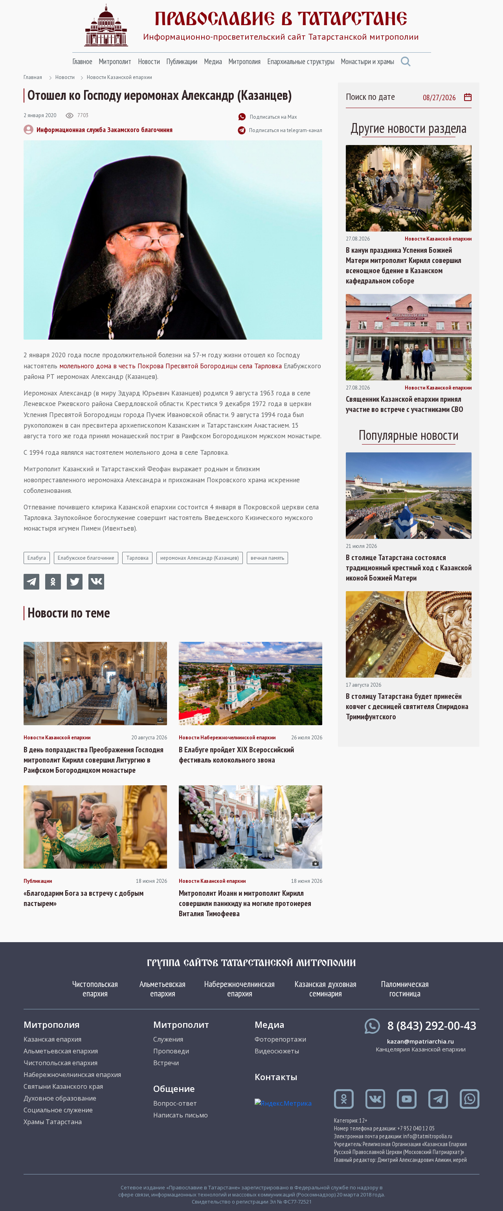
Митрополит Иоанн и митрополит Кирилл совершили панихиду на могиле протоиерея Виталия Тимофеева (245, 903)
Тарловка (137, 558)
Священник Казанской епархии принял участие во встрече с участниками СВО (404, 404)
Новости (149, 61)
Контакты (276, 1076)
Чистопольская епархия (95, 988)
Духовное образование (60, 1098)
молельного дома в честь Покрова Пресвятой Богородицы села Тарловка (170, 366)
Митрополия (244, 61)
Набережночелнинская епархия (239, 988)
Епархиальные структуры (300, 61)
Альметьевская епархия (162, 988)
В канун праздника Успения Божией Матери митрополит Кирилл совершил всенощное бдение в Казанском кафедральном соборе (403, 265)
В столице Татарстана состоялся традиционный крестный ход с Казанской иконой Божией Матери (409, 567)
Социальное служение (58, 1110)
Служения (168, 1039)
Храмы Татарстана (53, 1122)
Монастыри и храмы (367, 61)
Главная (33, 77)
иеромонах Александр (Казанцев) (199, 558)
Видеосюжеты (277, 1051)
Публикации (181, 61)
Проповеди (171, 1051)
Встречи (166, 1063)
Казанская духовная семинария (325, 988)
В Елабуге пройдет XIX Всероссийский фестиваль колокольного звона (236, 754)
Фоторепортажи (280, 1039)
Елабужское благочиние (86, 558)
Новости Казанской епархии (119, 77)
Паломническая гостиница (405, 988)
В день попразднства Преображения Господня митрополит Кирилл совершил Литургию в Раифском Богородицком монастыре (93, 759)
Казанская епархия (52, 1039)
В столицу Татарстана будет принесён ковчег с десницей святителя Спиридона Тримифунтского (407, 706)
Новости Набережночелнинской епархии (227, 738)
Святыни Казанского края (63, 1086)
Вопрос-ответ (175, 1103)
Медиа (213, 61)
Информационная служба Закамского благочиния (105, 129)
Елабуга (37, 558)
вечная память (267, 558)
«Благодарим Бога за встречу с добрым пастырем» (83, 898)
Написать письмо (180, 1115)
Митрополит (115, 61)
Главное (82, 61)
